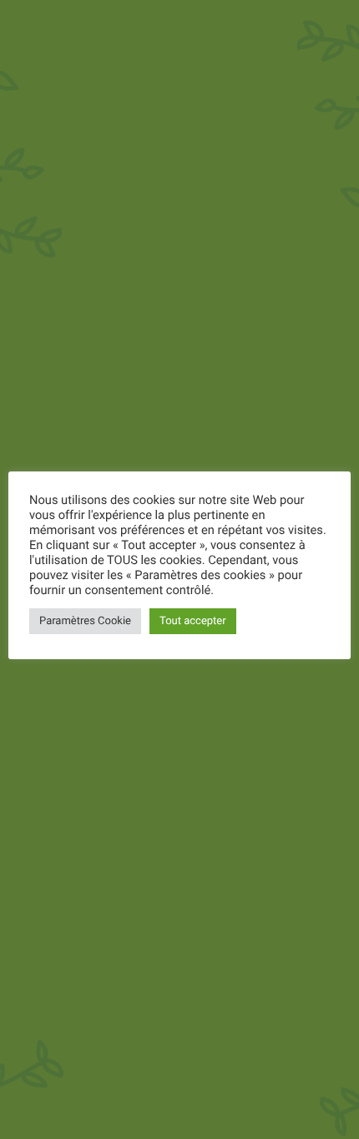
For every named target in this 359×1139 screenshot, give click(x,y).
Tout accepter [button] (192, 621)
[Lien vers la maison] (27, 22)
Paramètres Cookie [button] (85, 621)
